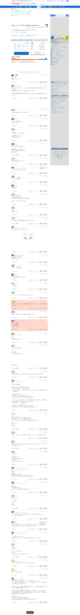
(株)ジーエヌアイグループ (57, 51)
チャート (16, 40)
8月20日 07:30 (42, 413)
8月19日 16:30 (42, 511)
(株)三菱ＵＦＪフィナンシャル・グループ (60, 57)
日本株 (17, 6)
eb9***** (15, 312)
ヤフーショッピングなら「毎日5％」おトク (38, 4)
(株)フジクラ (54, 64)
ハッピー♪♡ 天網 (17, 86)
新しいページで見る (15, 32)
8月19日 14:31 (42, 532)
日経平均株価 (55, 44)
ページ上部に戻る (59, 148)
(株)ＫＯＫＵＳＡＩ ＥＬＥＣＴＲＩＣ (60, 92)
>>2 (12, 546)
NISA (55, 6)
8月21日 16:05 (42, 217)
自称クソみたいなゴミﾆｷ (18, 561)
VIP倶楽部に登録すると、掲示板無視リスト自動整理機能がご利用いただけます (24, 35)
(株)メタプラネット (56, 48)
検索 (67, 1)
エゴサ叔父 (16, 75)
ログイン (27, 4)
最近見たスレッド (14, 15)
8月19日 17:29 (42, 495)
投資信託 (30, 6)
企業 (31, 40)
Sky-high (15, 119)
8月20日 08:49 (42, 380)
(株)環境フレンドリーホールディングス (60, 101)
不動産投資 (50, 6)
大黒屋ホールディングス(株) (58, 107)
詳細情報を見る (37, 53)
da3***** (15, 293)
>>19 (13, 382)
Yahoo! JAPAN (49, 0)
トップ (13, 6)
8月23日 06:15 (42, 158)
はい (41, 82)
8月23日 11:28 (42, 74)
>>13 (13, 484)
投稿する (29, 612)
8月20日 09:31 (42, 345)
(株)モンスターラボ (56, 103)
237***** (15, 496)
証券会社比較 (43, 6)
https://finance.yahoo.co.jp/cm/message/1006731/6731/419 (24, 599)
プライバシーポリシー (55, 153)
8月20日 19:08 (42, 320)
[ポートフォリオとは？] (17, 11)
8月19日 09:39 (42, 560)
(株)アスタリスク (55, 88)
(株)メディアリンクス (56, 105)
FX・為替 (25, 6)
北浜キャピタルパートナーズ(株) (58, 99)
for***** (15, 433)
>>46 (13, 131)
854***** (15, 302)
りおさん (15, 159)
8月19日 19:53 (42, 451)
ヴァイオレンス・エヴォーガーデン (20, 168)
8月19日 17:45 (42, 467)
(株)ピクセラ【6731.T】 (22, 13)
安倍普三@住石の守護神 (18, 255)
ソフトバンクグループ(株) (57, 55)
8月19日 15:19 (42, 521)
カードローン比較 (61, 6)
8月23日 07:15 (42, 143)
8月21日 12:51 (42, 254)
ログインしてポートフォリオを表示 (25, 11)
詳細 (12, 40)
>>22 (13, 336)
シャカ (15, 414)
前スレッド (46, 38)
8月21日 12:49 (42, 265)
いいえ (45, 82)
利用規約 (58, 154)
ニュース (34, 6)
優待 (28, 40)
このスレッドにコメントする (21, 53)
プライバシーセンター (63, 153)
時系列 (20, 40)
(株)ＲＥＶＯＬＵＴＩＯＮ (57, 112)
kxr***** (15, 218)
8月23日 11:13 (42, 85)
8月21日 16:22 (42, 207)
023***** (15, 208)
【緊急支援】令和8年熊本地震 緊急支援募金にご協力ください (22, 0)
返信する (15, 82)
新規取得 (33, 3)
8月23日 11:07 (42, 109)
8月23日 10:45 (42, 118)
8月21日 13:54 (42, 226)
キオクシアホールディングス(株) (59, 46)
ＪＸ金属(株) (54, 61)
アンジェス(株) (55, 59)
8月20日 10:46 (42, 333)
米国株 (20, 6)
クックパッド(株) (55, 53)
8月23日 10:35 (42, 128)
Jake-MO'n (16, 522)
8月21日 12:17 (42, 274)
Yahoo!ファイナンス (57, 151)
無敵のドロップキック (18, 195)
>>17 (13, 415)
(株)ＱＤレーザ (55, 90)
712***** (15, 110)
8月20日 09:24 (42, 371)
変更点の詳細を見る (23, 32)
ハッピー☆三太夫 (17, 177)
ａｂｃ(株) (54, 110)
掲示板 (39, 6)
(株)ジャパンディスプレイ (57, 86)
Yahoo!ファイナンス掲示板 (19, 579)
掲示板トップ (13, 8)
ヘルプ (54, 0)
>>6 (12, 534)
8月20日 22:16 (42, 311)
